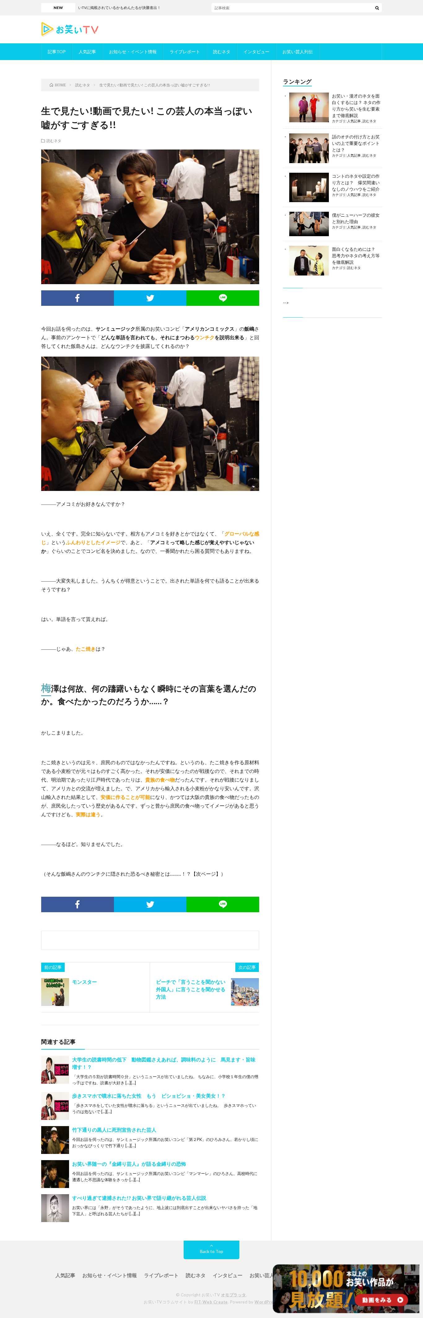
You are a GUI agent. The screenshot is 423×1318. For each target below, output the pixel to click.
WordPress (266, 1301)
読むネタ (221, 51)
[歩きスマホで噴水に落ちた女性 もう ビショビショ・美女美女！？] (55, 1106)
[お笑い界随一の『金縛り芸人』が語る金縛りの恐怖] (55, 1174)
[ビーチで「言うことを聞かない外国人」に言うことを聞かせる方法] (245, 992)
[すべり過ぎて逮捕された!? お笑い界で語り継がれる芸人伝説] (55, 1208)
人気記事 (87, 51)
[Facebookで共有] (77, 298)
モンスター (84, 982)
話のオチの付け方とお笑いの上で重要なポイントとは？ (356, 143)
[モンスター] (55, 992)
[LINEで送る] (222, 298)
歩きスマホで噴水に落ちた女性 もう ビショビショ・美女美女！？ (149, 1096)
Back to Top (211, 1251)
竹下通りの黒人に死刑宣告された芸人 (114, 1130)
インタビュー (256, 51)
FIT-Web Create (211, 1301)
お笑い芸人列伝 (297, 51)
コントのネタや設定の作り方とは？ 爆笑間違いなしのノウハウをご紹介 (356, 182)
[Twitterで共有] (150, 298)
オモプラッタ (233, 1294)
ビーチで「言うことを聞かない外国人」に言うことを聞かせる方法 (190, 989)
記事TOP (57, 51)
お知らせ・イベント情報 (133, 51)
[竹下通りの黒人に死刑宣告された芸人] (55, 1140)
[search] (377, 7)
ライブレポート (185, 51)
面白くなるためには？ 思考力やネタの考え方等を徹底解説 (356, 255)
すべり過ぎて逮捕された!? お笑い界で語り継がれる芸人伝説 (139, 1198)
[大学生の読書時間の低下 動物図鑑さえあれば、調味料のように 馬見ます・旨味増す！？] (55, 1070)
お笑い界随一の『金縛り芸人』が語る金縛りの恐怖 (129, 1164)
